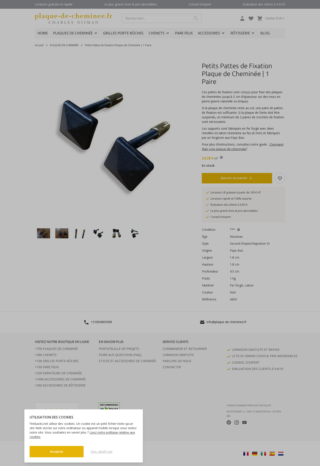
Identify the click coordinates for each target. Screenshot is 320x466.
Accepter (56, 451)
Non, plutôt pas (102, 451)
